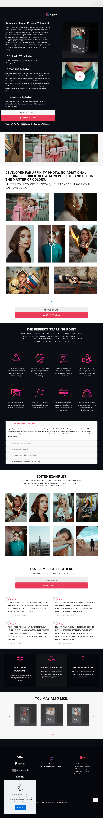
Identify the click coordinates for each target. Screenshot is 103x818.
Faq (42, 800)
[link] (16, 507)
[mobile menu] (94, 13)
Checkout (96, 4)
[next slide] (94, 147)
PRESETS (39, 609)
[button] (51, 430)
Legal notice (64, 800)
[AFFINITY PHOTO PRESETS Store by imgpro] (51, 12)
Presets (38, 800)
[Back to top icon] (95, 800)
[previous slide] (9, 147)
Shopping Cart (48, 800)
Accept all (20, 807)
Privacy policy (56, 800)
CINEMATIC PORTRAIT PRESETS (75, 609)
